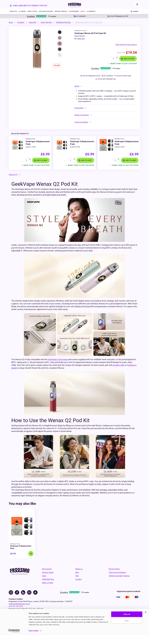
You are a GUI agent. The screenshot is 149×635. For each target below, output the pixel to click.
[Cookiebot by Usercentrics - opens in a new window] (14, 630)
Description (79, 108)
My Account (47, 569)
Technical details (81, 122)
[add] (117, 57)
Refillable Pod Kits (63, 22)
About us (78, 569)
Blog (77, 572)
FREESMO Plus (48, 579)
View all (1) (13, 175)
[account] (137, 4)
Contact (78, 579)
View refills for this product (126, 45)
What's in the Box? (81, 115)
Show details (34, 631)
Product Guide (47, 572)
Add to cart (129, 59)
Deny (127, 621)
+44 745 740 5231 (16, 606)
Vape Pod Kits (46, 22)
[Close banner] (145, 612)
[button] (105, 86)
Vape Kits (32, 22)
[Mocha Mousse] (59, 32)
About (76, 86)
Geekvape (81, 39)
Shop (11, 22)
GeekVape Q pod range (58, 359)
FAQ (77, 576)
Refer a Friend (47, 583)
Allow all (126, 614)
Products (20, 22)
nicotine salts (118, 365)
